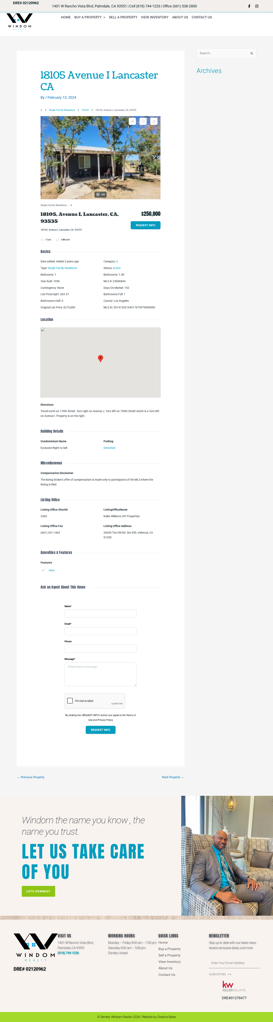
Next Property (173, 777)
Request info (145, 225)
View (52, 570)
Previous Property (30, 777)
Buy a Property (88, 17)
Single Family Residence (62, 110)
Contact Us (202, 17)
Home (66, 17)
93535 (85, 110)
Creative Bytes (166, 1017)
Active (117, 268)
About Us (180, 17)
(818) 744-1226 (68, 953)
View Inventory (154, 17)
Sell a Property (123, 17)
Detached (109, 447)
